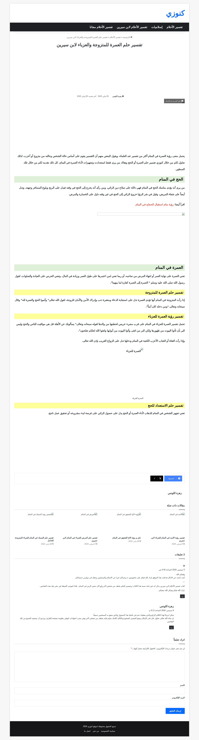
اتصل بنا (87, 731)
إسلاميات (157, 27)
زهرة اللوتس (117, 96)
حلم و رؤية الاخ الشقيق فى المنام (126, 538)
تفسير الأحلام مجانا (101, 27)
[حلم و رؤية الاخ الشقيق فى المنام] (121, 524)
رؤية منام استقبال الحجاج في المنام (154, 204)
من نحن (96, 731)
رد (182, 596)
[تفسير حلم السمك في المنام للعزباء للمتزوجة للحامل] (34, 524)
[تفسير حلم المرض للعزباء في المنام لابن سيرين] (77, 524)
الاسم (182, 685)
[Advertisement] (99, 71)
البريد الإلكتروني (178, 698)
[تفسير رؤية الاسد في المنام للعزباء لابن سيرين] (165, 524)
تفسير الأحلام (175, 27)
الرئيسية (126, 37)
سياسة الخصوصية (108, 731)
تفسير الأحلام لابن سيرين (132, 27)
